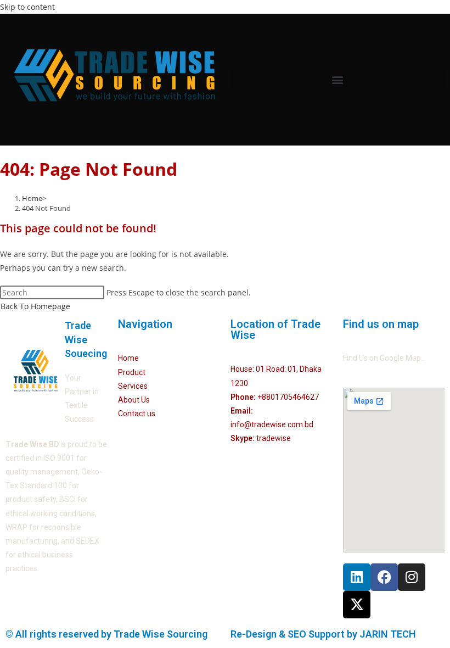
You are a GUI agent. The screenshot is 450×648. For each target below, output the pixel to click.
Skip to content (27, 7)
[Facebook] (384, 577)
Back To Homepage (35, 306)
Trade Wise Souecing (86, 339)
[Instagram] (411, 577)
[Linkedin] (356, 577)
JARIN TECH (387, 634)
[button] (337, 79)
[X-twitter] (356, 604)
